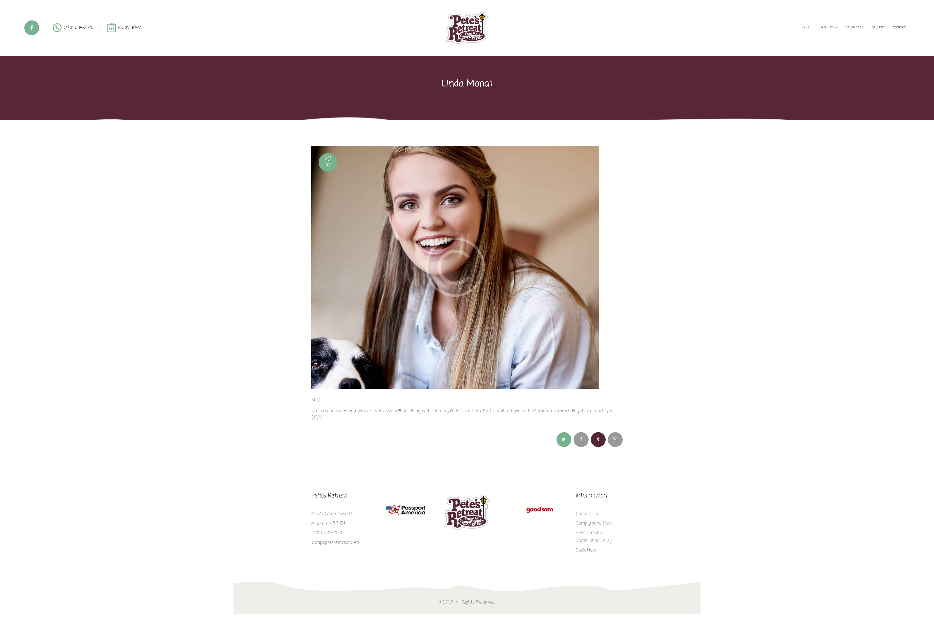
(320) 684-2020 (327, 532)
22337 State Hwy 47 (331, 513)
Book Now (586, 550)
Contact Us (587, 513)
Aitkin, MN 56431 (328, 523)
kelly (315, 400)
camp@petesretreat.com (335, 542)
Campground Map (594, 523)
